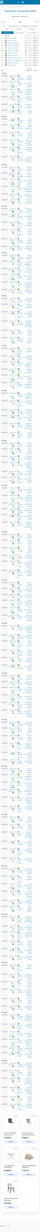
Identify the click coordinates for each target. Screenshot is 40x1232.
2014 (36, 22)
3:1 (16, 156)
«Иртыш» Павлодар (12, 45)
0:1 (16, 81)
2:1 (16, 173)
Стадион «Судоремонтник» (28, 128)
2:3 (16, 760)
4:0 (16, 534)
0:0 (16, 132)
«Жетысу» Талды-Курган (14, 57)
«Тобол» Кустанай (12, 55)
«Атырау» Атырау (12, 53)
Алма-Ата (29, 96)
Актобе (30, 156)
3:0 (16, 76)
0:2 (16, 186)
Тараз (30, 110)
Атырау (29, 125)
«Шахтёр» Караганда (13, 43)
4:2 (16, 289)
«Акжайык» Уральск (12, 62)
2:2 (16, 199)
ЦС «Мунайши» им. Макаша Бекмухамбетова (28, 324)
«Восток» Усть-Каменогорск (15, 60)
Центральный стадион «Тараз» (28, 217)
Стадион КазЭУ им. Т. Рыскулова (28, 143)
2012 (3, 22)
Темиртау (29, 173)
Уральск (29, 76)
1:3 (16, 89)
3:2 (16, 789)
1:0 (16, 125)
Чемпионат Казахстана (17, 11)
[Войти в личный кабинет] (18, 2)
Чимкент (29, 89)
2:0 (16, 348)
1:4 (16, 547)
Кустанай (29, 508)
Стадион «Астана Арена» (29, 135)
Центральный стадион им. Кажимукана (28, 92)
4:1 (16, 110)
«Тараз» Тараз (11, 65)
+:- (16, 974)
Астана (30, 132)
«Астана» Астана (12, 40)
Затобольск (28, 104)
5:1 (16, 104)
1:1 (16, 119)
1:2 (16, 255)
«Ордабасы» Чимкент (13, 50)
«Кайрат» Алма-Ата (12, 48)
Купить (11, 1141)
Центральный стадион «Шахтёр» (28, 573)
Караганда (29, 570)
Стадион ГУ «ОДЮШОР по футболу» (28, 160)
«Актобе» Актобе (11, 38)
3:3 (16, 96)
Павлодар (29, 147)
